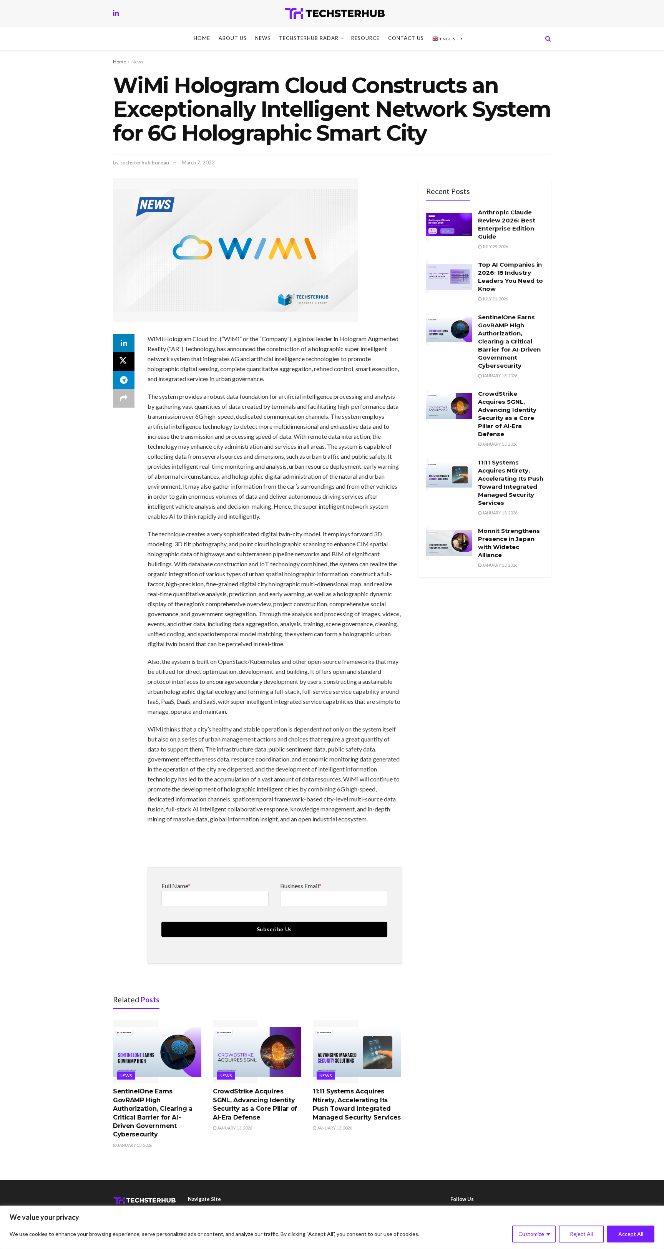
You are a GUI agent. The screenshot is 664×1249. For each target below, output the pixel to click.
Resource (365, 38)
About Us (233, 38)
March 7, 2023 (198, 162)
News (263, 38)
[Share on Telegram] (123, 380)
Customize (531, 1234)
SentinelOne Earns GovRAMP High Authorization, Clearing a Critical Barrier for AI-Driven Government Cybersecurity (509, 341)
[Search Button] (548, 38)
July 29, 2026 (494, 246)
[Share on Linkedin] (123, 343)
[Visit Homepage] (335, 13)
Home (202, 38)
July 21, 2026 (494, 298)
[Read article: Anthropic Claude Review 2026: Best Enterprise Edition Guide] (449, 224)
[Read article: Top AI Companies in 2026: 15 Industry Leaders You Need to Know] (449, 277)
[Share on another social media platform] (123, 398)
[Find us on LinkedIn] (116, 13)
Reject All (581, 1234)
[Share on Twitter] (123, 361)
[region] (332, 1227)
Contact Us (406, 38)
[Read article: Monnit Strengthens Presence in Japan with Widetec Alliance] (449, 543)
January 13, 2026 (134, 1145)
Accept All (630, 1234)
